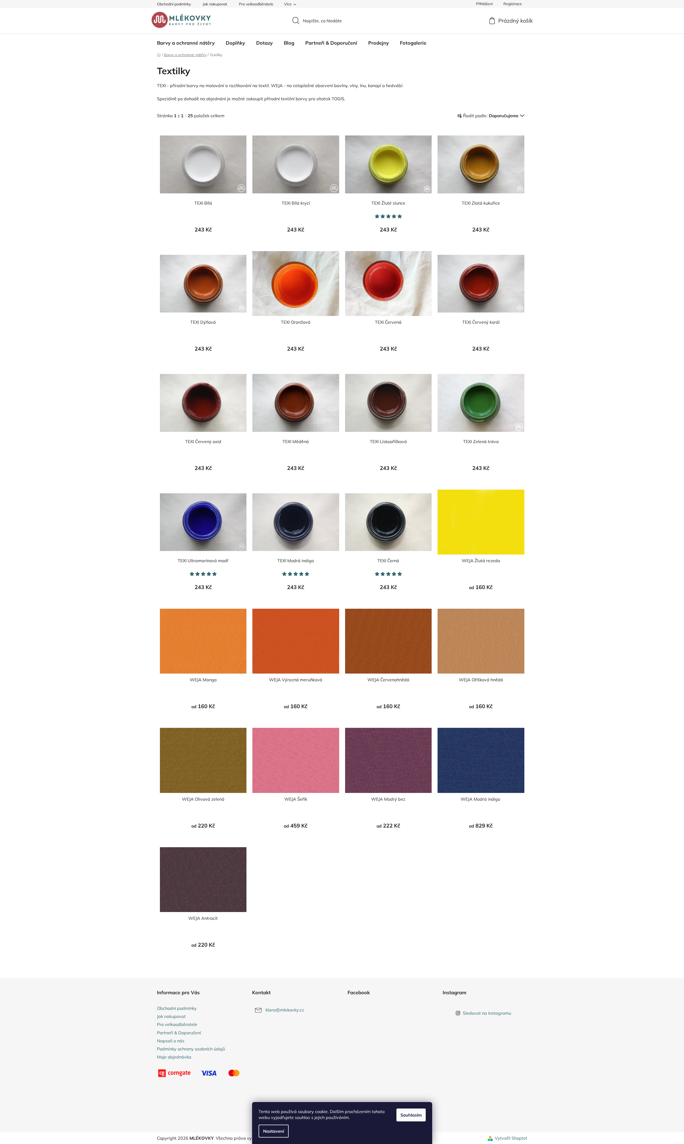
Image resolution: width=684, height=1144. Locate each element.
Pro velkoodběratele (256, 4)
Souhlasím (411, 1115)
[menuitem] (186, 43)
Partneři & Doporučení (179, 1032)
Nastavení (273, 1131)
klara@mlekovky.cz (285, 1010)
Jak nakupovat (215, 4)
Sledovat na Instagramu (487, 1013)
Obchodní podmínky (174, 4)
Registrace (512, 3)
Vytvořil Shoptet (511, 1138)
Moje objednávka (174, 1057)
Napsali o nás (170, 1040)
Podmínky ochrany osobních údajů (191, 1049)
